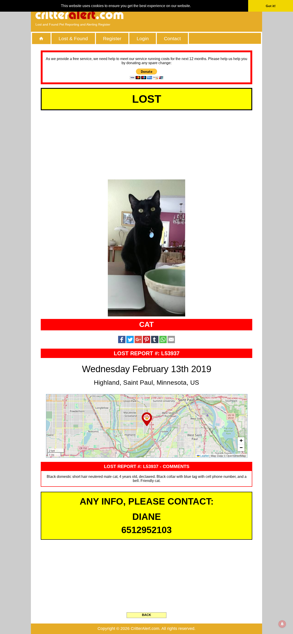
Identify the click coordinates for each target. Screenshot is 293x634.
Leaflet (204, 456)
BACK (146, 615)
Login (143, 38)
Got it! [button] (271, 6)
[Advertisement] (204, 15)
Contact (172, 38)
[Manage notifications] (282, 624)
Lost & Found (73, 38)
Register (112, 38)
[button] (147, 419)
